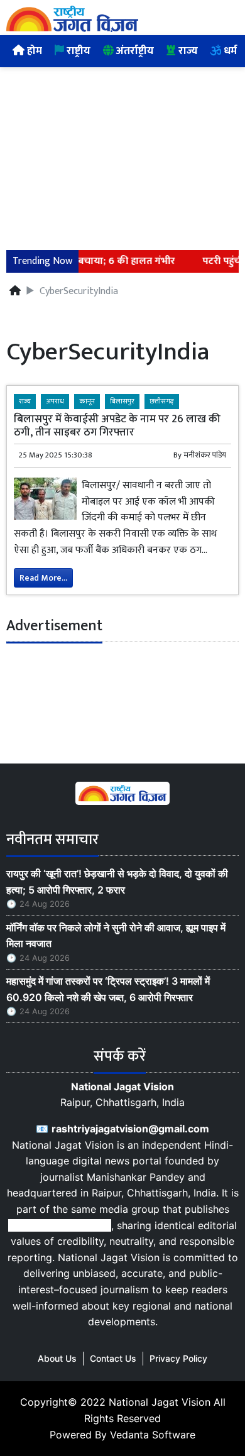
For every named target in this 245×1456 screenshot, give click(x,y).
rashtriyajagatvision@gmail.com (130, 1128)
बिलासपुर (122, 401)
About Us (57, 1358)
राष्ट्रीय (77, 51)
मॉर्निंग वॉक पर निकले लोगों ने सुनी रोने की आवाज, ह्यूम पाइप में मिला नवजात (116, 935)
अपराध (55, 401)
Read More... (43, 578)
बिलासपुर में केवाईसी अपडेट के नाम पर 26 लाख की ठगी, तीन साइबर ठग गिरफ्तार (117, 425)
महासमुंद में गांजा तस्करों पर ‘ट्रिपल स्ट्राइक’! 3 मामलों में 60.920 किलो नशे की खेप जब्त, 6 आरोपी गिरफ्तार (108, 989)
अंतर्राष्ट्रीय (134, 51)
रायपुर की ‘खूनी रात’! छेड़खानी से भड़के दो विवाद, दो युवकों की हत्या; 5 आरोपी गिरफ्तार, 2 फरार (117, 881)
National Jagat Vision (159, 1402)
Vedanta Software (152, 1434)
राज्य (187, 51)
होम (33, 51)
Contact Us (113, 1358)
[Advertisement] (122, 151)
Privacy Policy (178, 1358)
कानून (87, 401)
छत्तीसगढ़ (162, 401)
